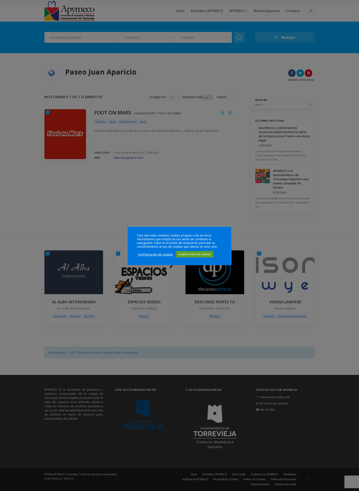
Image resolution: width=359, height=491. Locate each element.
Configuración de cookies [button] (155, 254)
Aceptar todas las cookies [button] (194, 254)
